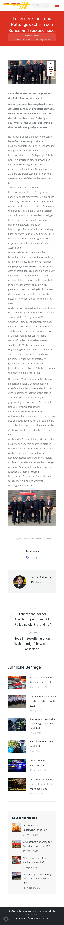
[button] (6, 919)
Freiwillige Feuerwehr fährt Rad (41, 744)
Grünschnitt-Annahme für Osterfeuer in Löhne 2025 (37, 844)
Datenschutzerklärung (38, 918)
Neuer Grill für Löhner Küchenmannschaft (42, 680)
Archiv (14, 63)
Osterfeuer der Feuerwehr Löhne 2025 (35, 827)
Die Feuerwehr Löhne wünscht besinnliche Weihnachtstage (41, 784)
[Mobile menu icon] (57, 5)
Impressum (21, 918)
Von (41, 538)
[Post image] (17, 682)
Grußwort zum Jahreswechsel (37, 763)
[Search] (47, 5)
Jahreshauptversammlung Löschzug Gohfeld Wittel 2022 (44, 701)
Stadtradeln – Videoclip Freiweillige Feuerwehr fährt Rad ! (42, 723)
